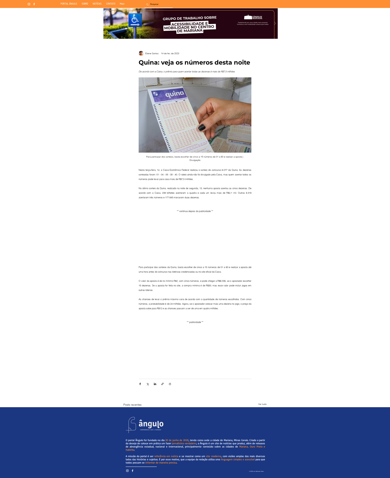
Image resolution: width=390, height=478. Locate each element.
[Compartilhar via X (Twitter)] (147, 383)
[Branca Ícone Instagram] (29, 4)
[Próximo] (275, 23)
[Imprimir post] (169, 383)
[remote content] (195, 235)
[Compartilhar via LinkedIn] (155, 383)
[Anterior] (106, 23)
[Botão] (190, 23)
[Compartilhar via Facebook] (140, 383)
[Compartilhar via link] (162, 383)
